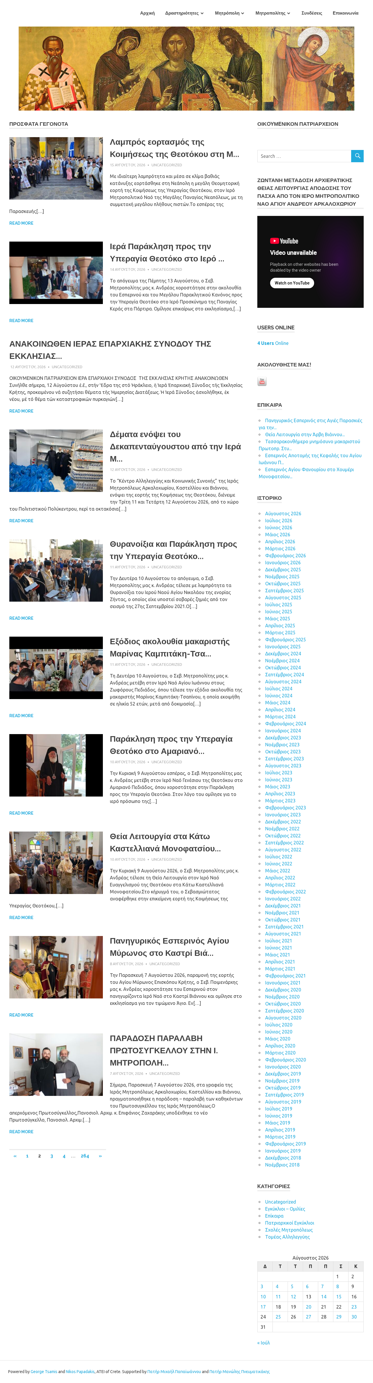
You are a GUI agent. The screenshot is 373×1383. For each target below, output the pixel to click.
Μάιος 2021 (277, 954)
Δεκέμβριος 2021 (283, 905)
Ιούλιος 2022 (278, 856)
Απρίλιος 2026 (280, 541)
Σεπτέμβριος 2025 (284, 590)
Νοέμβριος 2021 (282, 912)
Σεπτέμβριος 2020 (284, 1010)
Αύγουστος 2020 (283, 1017)
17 (263, 1306)
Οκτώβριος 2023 (283, 751)
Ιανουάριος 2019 (283, 1150)
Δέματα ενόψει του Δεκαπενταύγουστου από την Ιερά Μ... (175, 446)
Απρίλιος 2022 (280, 877)
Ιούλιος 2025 (278, 604)
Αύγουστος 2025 (283, 597)
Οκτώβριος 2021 (283, 919)
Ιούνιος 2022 (278, 863)
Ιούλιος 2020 (278, 1024)
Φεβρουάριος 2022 (285, 891)
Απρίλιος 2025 (280, 625)
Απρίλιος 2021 (280, 961)
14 (323, 1296)
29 (339, 1316)
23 (354, 1306)
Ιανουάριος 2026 (283, 562)
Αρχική (147, 13)
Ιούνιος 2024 (278, 695)
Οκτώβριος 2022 (283, 835)
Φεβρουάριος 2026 (285, 555)
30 (354, 1316)
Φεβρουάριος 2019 (285, 1143)
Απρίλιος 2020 (280, 1045)
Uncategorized (167, 165)
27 (308, 1316)
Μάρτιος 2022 (280, 884)
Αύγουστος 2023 (283, 765)
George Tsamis (44, 1371)
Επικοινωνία (345, 13)
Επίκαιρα (274, 1215)
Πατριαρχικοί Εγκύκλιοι (289, 1222)
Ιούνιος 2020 (278, 1031)
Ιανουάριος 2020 (283, 1066)
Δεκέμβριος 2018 (283, 1157)
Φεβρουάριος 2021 (285, 975)
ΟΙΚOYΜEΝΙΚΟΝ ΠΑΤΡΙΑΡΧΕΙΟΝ (297, 124)
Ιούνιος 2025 (278, 611)
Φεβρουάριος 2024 (285, 723)
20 (308, 1306)
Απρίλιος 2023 (280, 793)
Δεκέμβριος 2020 (283, 989)
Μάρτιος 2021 (280, 968)
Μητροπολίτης (271, 13)
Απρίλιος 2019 (280, 1129)
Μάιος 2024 (277, 702)
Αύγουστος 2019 (283, 1101)
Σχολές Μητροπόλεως (289, 1229)
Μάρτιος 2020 (280, 1052)
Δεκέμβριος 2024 (283, 653)
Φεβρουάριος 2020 (285, 1059)
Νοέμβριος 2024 (282, 660)
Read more (21, 223)
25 (278, 1316)
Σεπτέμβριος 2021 (284, 926)
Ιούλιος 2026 (278, 520)
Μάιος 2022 (277, 870)
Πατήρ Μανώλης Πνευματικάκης (240, 1371)
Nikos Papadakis (80, 1371)
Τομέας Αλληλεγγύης (287, 1236)
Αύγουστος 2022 (283, 849)
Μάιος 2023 (277, 786)
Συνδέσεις (312, 13)
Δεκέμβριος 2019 (283, 1073)
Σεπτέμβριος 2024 (284, 674)
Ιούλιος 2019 (278, 1108)
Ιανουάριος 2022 (283, 898)
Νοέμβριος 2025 (282, 576)
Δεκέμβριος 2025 (283, 569)
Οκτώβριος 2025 (283, 583)
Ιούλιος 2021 (278, 940)
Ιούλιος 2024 (278, 688)
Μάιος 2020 (277, 1038)
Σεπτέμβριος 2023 (284, 758)
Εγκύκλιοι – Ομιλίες (285, 1208)
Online (272, 343)
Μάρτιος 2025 (280, 632)
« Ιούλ (263, 1342)
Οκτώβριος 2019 (283, 1087)
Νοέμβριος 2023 (282, 744)
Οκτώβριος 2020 (283, 1003)
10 (263, 1296)
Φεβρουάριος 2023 (285, 807)
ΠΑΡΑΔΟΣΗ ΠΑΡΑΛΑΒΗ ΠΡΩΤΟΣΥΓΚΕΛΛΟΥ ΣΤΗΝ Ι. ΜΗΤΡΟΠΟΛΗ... (164, 1050)
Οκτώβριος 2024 (283, 667)
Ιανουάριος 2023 (283, 814)
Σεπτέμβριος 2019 (284, 1094)
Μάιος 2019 (277, 1122)
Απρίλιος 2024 (280, 709)
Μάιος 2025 (277, 618)
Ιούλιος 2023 (278, 772)
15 (339, 1296)
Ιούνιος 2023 (278, 779)
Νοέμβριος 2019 (282, 1080)
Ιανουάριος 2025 (283, 646)
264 (85, 1156)
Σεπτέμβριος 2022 (284, 842)
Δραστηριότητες (182, 13)
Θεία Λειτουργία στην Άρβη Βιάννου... (305, 434)
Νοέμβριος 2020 (282, 996)
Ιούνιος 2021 (278, 947)
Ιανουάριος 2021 (283, 982)
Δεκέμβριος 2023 (283, 737)
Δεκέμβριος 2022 (283, 821)
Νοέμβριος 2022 (282, 828)
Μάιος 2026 (277, 534)
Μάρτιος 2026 (280, 548)
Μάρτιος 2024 (280, 716)
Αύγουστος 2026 (283, 513)
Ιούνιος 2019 (278, 1115)
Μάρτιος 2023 (280, 800)
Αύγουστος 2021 (283, 933)
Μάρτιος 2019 (280, 1136)
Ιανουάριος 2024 (283, 730)
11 (278, 1296)
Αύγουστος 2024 (283, 681)
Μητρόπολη (227, 13)
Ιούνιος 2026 (278, 527)
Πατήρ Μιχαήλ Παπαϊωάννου (174, 1371)
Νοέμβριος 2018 (282, 1164)
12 (293, 1296)
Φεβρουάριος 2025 (285, 639)
